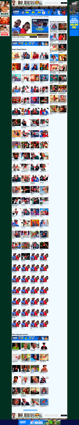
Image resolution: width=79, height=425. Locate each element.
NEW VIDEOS (35, 6)
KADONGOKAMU (44, 6)
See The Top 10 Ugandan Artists (30, 410)
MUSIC (14, 6)
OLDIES (51, 6)
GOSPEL (57, 6)
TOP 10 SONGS (27, 6)
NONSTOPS (63, 6)
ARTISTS (20, 6)
